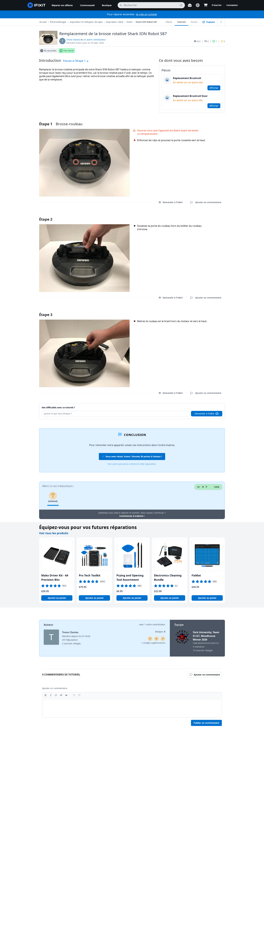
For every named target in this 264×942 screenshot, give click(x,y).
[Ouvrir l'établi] (190, 5)
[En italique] (50, 695)
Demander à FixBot (173, 202)
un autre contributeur (94, 39)
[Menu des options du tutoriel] (221, 22)
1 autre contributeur (154, 624)
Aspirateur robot (114, 21)
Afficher (213, 88)
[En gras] (45, 695)
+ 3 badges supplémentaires (153, 643)
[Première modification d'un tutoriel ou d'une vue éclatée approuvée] (156, 638)
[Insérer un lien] (61, 695)
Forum (194, 21)
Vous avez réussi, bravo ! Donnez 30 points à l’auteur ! (133, 456)
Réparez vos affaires (62, 5)
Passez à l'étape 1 (74, 61)
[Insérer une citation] (66, 695)
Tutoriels (181, 21)
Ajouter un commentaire (205, 215)
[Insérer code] (55, 695)
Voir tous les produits (53, 533)
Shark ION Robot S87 (146, 21)
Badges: (160, 631)
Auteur (48, 624)
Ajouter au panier (57, 597)
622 (199, 41)
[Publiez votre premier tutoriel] (150, 638)
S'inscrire (216, 5)
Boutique (107, 5)
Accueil (43, 21)
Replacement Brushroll (187, 78)
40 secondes (50, 50)
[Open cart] (206, 5)
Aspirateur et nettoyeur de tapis (86, 21)
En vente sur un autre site (188, 82)
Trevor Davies (73, 39)
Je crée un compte (146, 14)
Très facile (68, 50)
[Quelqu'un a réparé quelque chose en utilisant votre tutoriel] (162, 638)
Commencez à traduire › (132, 515)
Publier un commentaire (206, 722)
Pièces (169, 21)
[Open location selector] (198, 5)
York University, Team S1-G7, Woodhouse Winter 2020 (206, 636)
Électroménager (58, 21)
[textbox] (132, 708)
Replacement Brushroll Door (190, 96)
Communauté (87, 5)
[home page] (37, 5)
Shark (129, 21)
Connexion (232, 5)
